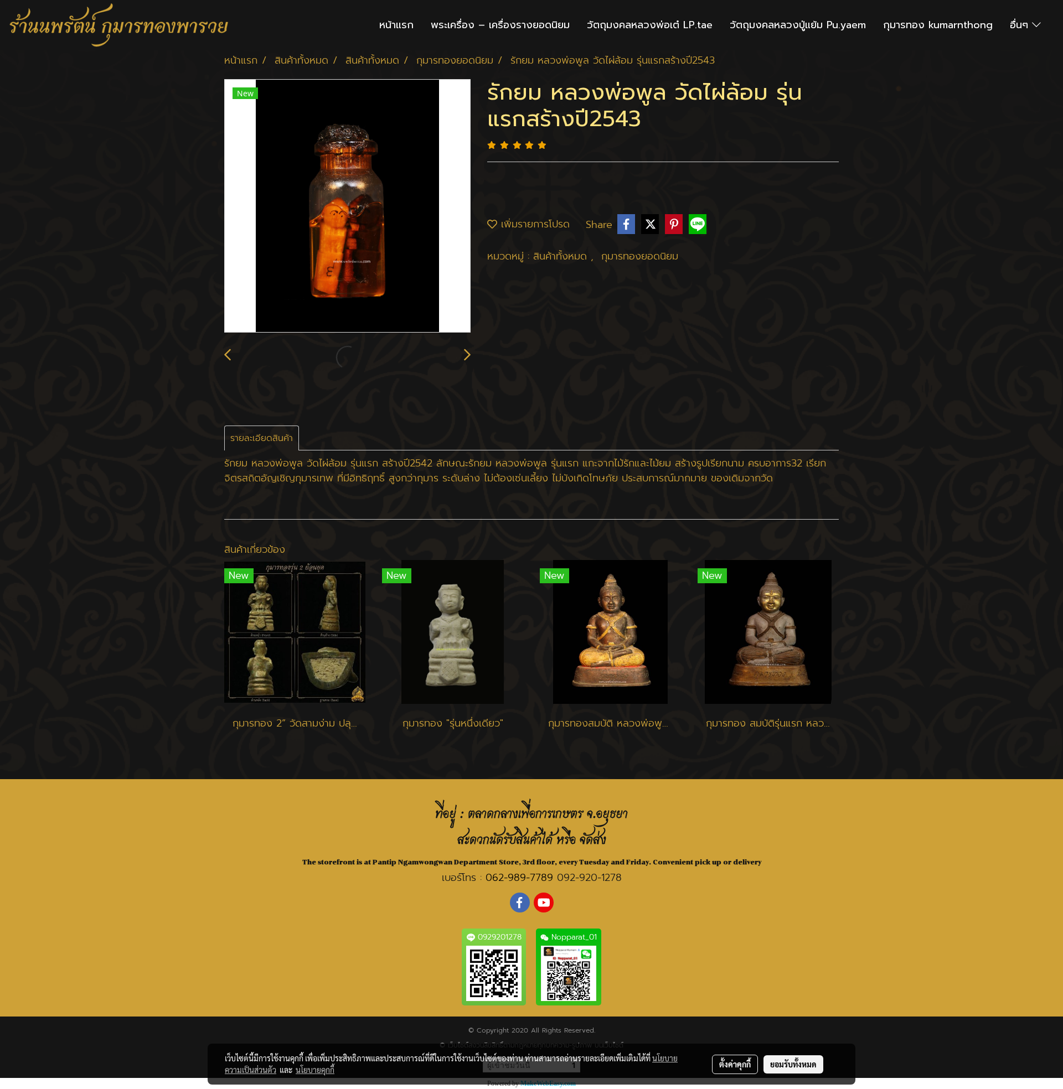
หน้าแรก (396, 25)
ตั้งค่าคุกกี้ (735, 1064)
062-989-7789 (519, 877)
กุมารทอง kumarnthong (938, 25)
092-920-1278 (589, 877)
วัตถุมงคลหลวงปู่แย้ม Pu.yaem (798, 25)
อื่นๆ (1021, 25)
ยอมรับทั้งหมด (793, 1064)
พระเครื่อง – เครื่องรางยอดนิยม (500, 25)
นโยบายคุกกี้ (315, 1070)
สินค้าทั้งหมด (562, 256)
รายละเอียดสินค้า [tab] (261, 438)
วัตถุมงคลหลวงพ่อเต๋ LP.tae (650, 25)
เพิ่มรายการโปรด (533, 224)
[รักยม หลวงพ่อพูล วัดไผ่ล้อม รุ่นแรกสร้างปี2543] (347, 206)
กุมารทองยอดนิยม (639, 256)
